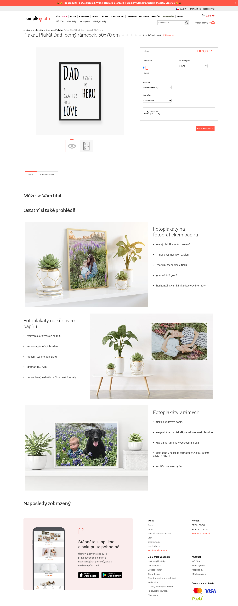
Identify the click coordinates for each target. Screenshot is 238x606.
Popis (31, 174)
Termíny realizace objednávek (162, 578)
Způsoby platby (155, 570)
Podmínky (153, 582)
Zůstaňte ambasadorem (159, 533)
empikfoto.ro (154, 546)
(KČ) (183, 8)
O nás (150, 529)
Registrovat (209, 8)
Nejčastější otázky (156, 561)
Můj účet (60, 21)
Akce (150, 525)
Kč (210, 15)
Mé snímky (71, 21)
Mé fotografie (198, 565)
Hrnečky (156, 16)
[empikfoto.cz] (38, 18)
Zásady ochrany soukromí (160, 586)
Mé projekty (84, 21)
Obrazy (96, 16)
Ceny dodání (154, 574)
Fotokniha (84, 16)
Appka (180, 16)
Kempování (168, 16)
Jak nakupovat (155, 565)
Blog (150, 538)
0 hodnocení (155, 35)
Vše (58, 16)
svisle (146, 72)
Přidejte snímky (201, 22)
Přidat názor (168, 35)
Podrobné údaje (47, 174)
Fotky (73, 16)
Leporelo (131, 16)
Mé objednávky (99, 21)
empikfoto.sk (154, 542)
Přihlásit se (195, 8)
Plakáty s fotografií (113, 16)
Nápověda (153, 595)
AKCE (64, 16)
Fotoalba (144, 16)
